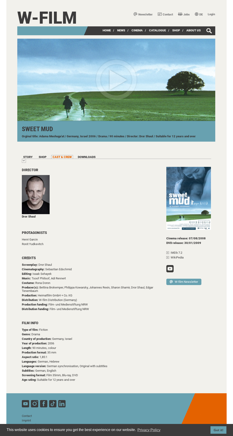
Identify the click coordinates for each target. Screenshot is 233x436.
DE (201, 14)
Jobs (186, 14)
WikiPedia (177, 257)
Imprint (26, 420)
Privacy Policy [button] (148, 430)
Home (107, 30)
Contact (168, 14)
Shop (176, 30)
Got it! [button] (218, 430)
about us (193, 30)
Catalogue (157, 30)
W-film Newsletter (186, 281)
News (121, 30)
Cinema (137, 30)
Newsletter (145, 14)
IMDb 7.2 (176, 252)
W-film (47, 18)
